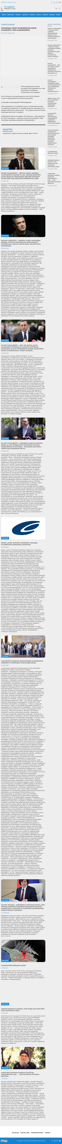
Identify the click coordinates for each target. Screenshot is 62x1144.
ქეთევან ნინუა (7, 129)
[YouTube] (60, 1141)
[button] (59, 8)
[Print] (25, 81)
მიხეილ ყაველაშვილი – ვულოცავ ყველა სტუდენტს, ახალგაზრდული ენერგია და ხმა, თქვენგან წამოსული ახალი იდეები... (54, 33)
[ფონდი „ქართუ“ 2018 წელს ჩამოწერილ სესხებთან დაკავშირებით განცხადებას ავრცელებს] (23, 528)
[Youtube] (60, 2)
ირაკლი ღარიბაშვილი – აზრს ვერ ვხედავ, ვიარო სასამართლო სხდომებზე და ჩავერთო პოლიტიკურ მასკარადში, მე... (54, 68)
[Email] (21, 81)
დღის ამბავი (5, 168)
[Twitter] (6, 81)
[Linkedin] (54, 2)
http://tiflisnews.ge (8, 131)
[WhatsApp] (14, 81)
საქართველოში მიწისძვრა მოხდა (13, 965)
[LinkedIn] (54, 1141)
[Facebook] (52, 2)
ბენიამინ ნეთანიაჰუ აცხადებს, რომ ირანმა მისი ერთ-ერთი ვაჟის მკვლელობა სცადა (53, 163)
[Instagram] (57, 2)
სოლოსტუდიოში (41, 1140)
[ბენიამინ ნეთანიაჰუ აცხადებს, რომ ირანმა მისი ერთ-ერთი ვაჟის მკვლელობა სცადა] (23, 994)
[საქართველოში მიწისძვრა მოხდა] (23, 951)
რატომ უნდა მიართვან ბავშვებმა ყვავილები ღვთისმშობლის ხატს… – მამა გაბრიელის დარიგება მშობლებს (20, 1074)
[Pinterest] (10, 81)
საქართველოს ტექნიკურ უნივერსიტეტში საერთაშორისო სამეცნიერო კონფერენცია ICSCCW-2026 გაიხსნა (54, 118)
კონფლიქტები (8, 25)
